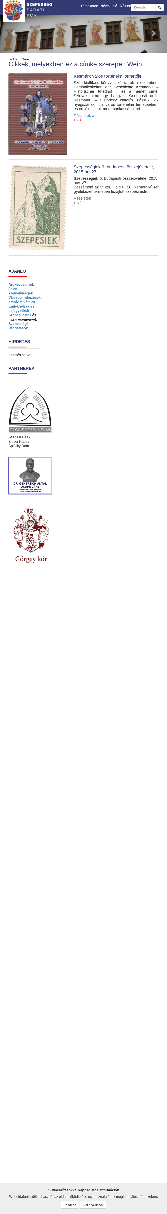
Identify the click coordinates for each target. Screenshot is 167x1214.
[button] (12, 32)
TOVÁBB (79, 120)
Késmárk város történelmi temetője (107, 76)
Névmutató (108, 6)
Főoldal (13, 59)
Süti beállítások (93, 1205)
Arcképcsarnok (21, 284)
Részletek (84, 115)
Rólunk (125, 6)
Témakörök (89, 6)
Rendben (69, 1205)
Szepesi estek (19, 315)
